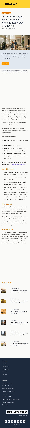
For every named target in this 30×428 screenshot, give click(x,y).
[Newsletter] (6, 421)
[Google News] (12, 421)
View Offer (5, 64)
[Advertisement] (15, 90)
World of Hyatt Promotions (8, 391)
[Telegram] (9, 421)
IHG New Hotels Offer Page (17, 164)
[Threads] (18, 421)
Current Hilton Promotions (8, 388)
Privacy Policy (5, 369)
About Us (4, 363)
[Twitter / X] (15, 421)
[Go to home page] (11, 4)
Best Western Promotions (7, 386)
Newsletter (4, 374)
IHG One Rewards (6, 13)
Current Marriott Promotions (8, 396)
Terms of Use (5, 366)
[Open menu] (3, 4)
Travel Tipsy (5, 405)
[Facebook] (21, 421)
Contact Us (4, 372)
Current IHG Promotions (7, 394)
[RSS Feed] (24, 421)
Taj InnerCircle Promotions (8, 402)
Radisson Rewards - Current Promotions (11, 399)
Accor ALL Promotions (7, 383)
